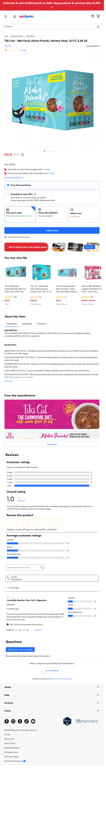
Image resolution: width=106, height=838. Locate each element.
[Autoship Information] (35, 194)
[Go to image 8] (59, 151)
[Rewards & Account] (14, 16)
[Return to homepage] (27, 16)
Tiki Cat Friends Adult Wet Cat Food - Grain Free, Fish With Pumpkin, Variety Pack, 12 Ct (66, 289)
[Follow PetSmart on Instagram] (13, 721)
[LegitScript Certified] (67, 721)
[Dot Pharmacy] (87, 721)
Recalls (7, 734)
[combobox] (52, 27)
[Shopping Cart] (98, 16)
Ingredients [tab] (27, 323)
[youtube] (33, 721)
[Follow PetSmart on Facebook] (6, 721)
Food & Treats (17, 36)
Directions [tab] (41, 323)
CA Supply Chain (11, 752)
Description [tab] (12, 323)
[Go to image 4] (50, 151)
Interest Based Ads (11, 748)
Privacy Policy (9, 743)
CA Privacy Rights (11, 757)
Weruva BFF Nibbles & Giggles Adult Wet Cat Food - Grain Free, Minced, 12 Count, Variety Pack (92, 289)
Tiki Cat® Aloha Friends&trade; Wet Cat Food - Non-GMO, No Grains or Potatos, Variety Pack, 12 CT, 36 (15, 289)
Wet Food (30, 36)
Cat (6, 36)
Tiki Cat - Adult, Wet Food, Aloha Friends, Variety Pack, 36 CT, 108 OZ (41, 289)
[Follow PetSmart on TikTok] (26, 721)
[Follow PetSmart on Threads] (20, 721)
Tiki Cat (7, 46)
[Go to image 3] (48, 151)
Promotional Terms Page (61, 679)
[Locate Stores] (92, 16)
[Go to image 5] (53, 151)
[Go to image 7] (57, 151)
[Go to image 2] (46, 151)
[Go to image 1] (44, 151)
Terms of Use (9, 739)
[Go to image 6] (55, 151)
